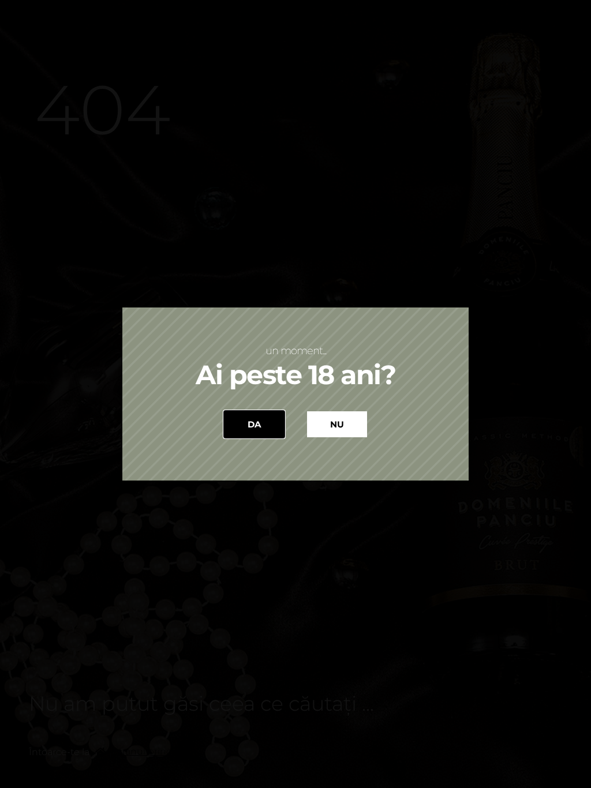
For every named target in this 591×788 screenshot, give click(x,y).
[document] (295, 394)
